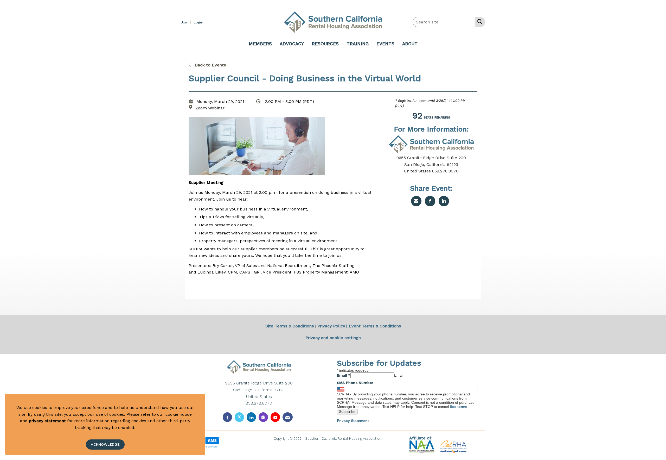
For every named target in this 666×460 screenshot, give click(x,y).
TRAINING (358, 43)
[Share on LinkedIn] (444, 201)
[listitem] (186, 22)
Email (343, 375)
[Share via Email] (416, 201)
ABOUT (410, 43)
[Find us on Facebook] (227, 417)
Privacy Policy (331, 326)
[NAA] (423, 446)
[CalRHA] (452, 446)
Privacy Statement (353, 421)
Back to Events (210, 65)
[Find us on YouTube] (275, 417)
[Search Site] (479, 21)
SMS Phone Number (355, 383)
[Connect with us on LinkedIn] (251, 417)
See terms (458, 407)
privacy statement (47, 420)
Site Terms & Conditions (289, 326)
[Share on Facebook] (430, 201)
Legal (387, 438)
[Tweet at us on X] (239, 417)
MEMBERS (260, 43)
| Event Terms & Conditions (373, 326)
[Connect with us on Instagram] (263, 417)
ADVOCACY (292, 43)
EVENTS (385, 43)
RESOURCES (325, 43)
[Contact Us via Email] (288, 417)
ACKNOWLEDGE (105, 444)
